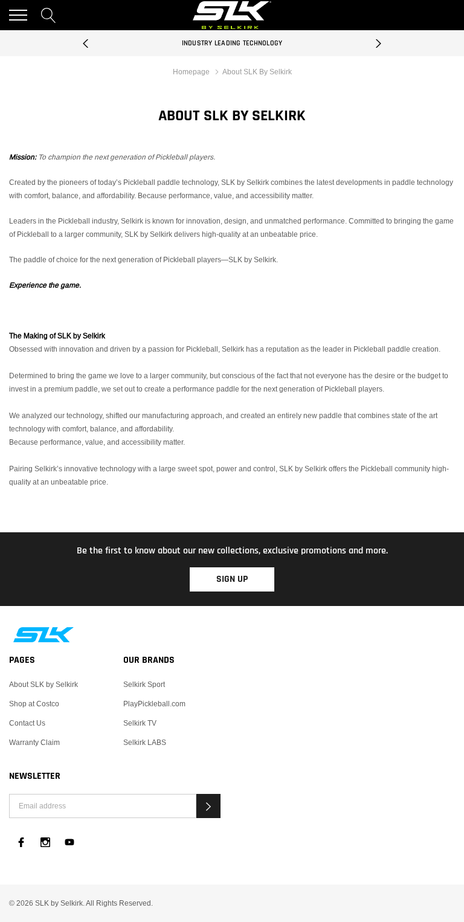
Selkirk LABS (144, 742)
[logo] (232, 15)
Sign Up (232, 579)
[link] (232, 634)
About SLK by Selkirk (43, 684)
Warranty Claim (34, 742)
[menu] (18, 15)
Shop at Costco (34, 703)
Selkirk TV (139, 722)
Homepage (191, 71)
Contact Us (27, 722)
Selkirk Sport (144, 684)
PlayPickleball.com (154, 703)
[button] (208, 806)
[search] (48, 15)
